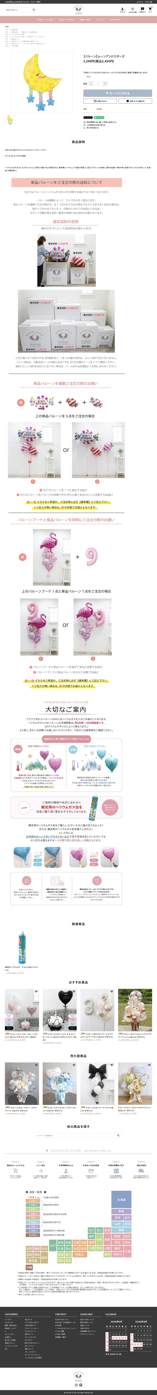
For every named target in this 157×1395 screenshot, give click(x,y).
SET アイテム (29, 1346)
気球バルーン (29, 1334)
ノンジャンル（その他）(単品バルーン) (34, 44)
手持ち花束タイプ (31, 1325)
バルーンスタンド (30, 1352)
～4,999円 (14, 46)
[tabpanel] (41, 82)
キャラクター (29, 1340)
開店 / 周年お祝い (11, 1325)
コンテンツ (100, 19)
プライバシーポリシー (87, 1334)
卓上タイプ (28, 1319)
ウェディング (9, 1322)
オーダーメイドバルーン (32, 1355)
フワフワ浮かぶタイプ (32, 1322)
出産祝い (8, 1337)
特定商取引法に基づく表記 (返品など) (100, 122)
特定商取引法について (88, 1331)
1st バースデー (10, 1334)
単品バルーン (15, 39)
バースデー (8, 1319)
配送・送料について (86, 1322)
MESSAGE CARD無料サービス (65, 1322)
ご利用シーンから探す (45, 19)
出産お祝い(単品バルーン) (31, 41)
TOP (6, 30)
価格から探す (85, 19)
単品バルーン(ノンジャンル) (36, 37)
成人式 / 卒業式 (10, 1340)
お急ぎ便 (58, 1325)
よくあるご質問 (60, 1334)
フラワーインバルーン (32, 1328)
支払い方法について (87, 1319)
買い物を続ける (91, 127)
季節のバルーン (10, 1343)
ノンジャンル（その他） (18, 34)
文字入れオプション (61, 1319)
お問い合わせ (115, 19)
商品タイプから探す (66, 19)
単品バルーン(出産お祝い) (30, 32)
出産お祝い (14, 30)
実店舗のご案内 (60, 1337)
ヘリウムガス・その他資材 (33, 1358)
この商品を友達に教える (94, 125)
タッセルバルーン (30, 1331)
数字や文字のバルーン (32, 1343)
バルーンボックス (30, 1337)
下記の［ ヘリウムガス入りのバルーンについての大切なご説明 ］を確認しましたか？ (115, 72)
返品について (84, 1325)
